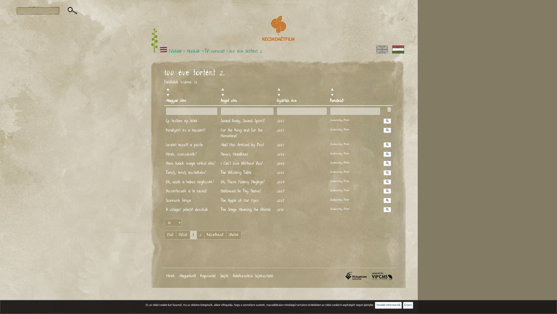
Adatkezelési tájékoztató (253, 276)
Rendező (337, 100)
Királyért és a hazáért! (186, 130)
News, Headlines (234, 154)
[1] (72, 11)
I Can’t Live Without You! (242, 163)
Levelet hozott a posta (184, 145)
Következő (215, 235)
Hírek (170, 276)
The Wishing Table (236, 172)
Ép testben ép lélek (182, 121)
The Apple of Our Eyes (240, 200)
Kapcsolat (208, 276)
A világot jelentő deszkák (187, 210)
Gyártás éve (287, 100)
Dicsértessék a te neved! (187, 191)
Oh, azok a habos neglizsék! (190, 182)
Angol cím (229, 100)
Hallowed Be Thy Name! (241, 191)
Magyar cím (176, 100)
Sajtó (224, 276)
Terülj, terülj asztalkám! (186, 172)
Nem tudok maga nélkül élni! (191, 163)
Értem (408, 305)
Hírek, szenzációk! (181, 154)
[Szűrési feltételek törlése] (389, 110)
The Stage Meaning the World (245, 210)
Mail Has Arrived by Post (242, 145)
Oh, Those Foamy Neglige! (243, 182)
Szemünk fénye (178, 200)
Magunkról (187, 276)
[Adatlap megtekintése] (387, 121)
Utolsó (233, 235)
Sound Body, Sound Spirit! (243, 121)
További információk (388, 305)
